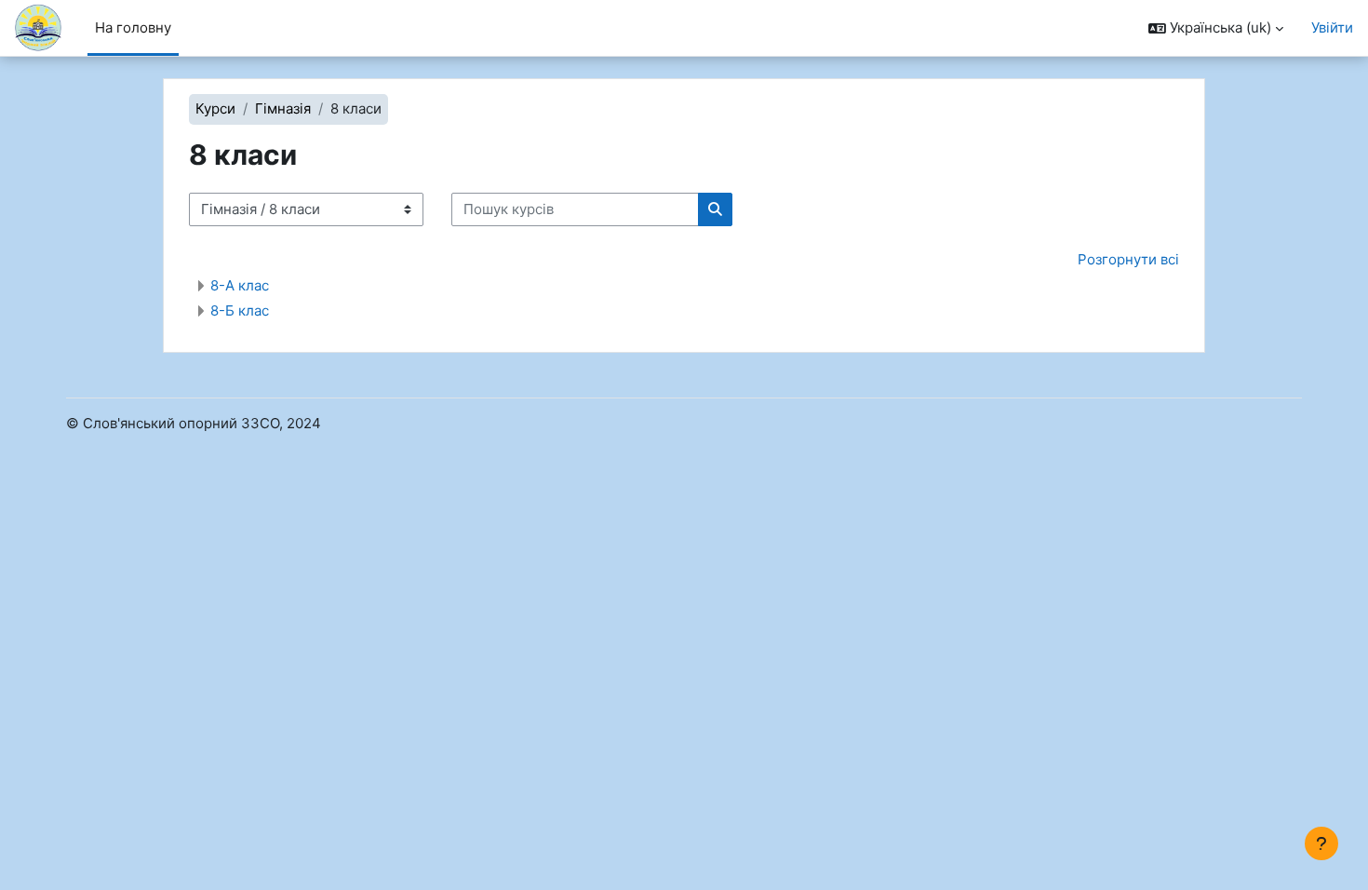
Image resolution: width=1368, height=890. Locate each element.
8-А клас (239, 285)
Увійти (1332, 27)
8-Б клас (239, 310)
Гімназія (283, 108)
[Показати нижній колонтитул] (1321, 843)
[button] (1215, 28)
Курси (215, 108)
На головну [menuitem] (133, 27)
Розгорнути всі (1128, 259)
